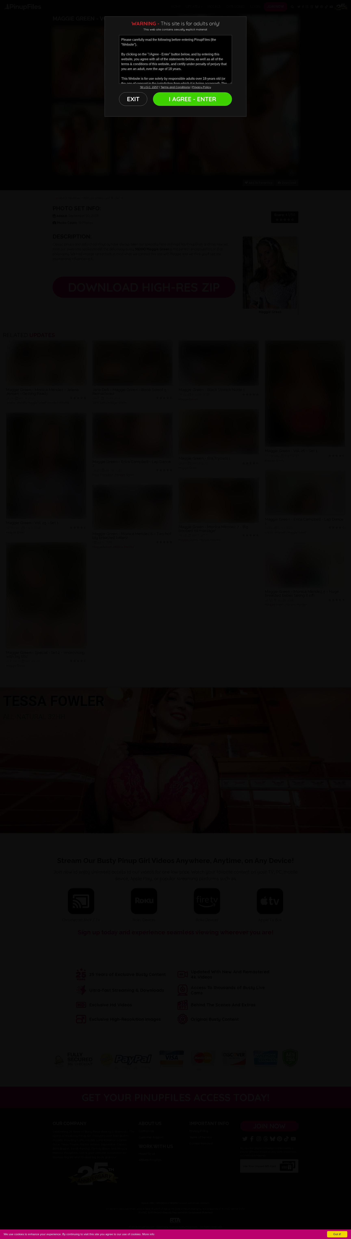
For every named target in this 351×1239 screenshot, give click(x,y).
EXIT (133, 99)
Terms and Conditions (175, 87)
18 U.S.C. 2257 (149, 87)
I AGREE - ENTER (192, 99)
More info (148, 1234)
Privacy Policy (201, 87)
